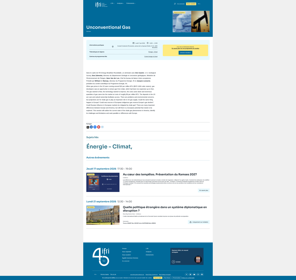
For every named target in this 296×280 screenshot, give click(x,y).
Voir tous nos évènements (98, 22)
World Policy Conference (152, 274)
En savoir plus (203, 190)
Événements (130, 3)
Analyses (120, 3)
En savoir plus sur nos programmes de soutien (185, 48)
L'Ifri (112, 3)
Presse (124, 248)
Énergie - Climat (153, 52)
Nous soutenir (191, 4)
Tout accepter (157, 277)
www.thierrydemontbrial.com (137, 274)
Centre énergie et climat (150, 56)
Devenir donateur (185, 52)
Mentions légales (105, 274)
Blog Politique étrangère (165, 274)
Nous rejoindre (126, 251)
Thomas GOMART (127, 223)
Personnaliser (177, 277)
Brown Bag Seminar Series (129, 214)
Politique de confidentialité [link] (188, 277)
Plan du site (113, 274)
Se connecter (181, 4)
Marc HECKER (135, 223)
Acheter (178, 262)
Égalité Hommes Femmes (130, 258)
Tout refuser (167, 277)
